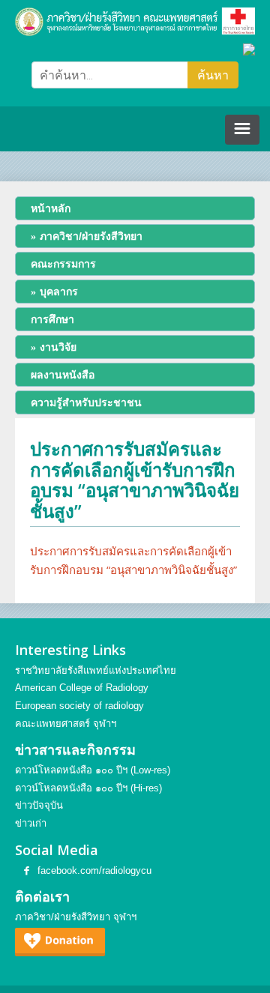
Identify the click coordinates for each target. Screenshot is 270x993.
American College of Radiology (81, 687)
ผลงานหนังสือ (62, 375)
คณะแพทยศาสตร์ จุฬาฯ (65, 723)
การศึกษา (52, 319)
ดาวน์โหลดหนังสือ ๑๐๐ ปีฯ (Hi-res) (88, 788)
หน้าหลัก (50, 208)
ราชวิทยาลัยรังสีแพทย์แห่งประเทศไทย (95, 670)
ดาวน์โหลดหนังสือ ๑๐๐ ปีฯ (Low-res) (92, 770)
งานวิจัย (58, 347)
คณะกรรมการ (63, 264)
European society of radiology (79, 705)
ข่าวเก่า (30, 823)
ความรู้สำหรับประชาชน (86, 402)
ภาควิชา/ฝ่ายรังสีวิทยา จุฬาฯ (75, 917)
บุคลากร (59, 292)
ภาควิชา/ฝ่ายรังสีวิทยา (91, 236)
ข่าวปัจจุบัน (39, 805)
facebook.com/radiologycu (95, 870)
